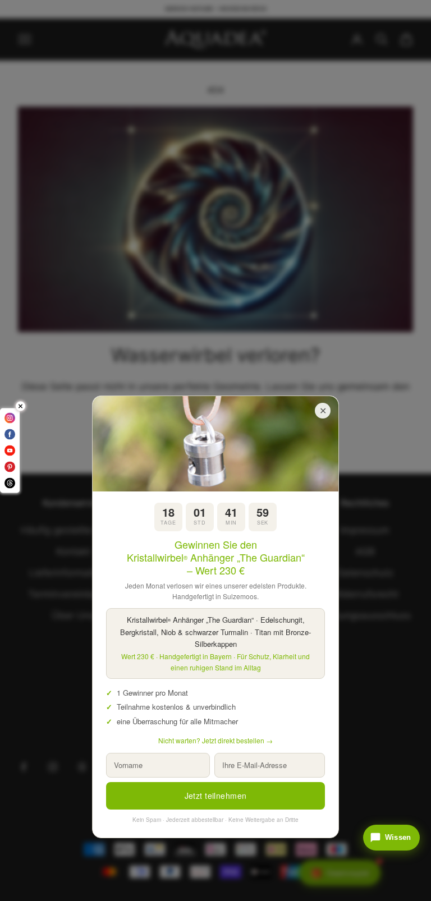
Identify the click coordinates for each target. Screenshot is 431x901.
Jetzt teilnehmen (216, 795)
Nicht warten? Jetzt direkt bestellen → (215, 740)
